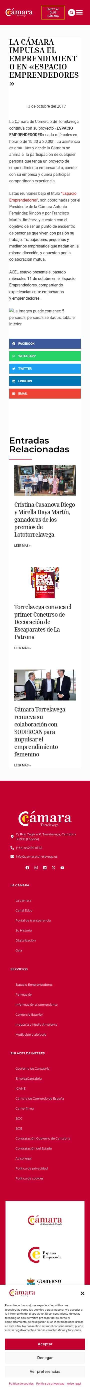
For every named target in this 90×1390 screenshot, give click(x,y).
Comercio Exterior (29, 1014)
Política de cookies (21, 1383)
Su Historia (24, 930)
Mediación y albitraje (31, 1034)
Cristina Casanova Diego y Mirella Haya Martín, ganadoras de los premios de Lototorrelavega (44, 519)
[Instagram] (36, 868)
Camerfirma (25, 1108)
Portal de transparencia (33, 920)
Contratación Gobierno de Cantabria (43, 1138)
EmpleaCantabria (29, 1078)
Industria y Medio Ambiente (36, 1024)
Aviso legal (74, 1383)
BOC (19, 1118)
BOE (19, 1128)
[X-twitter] (54, 868)
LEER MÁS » (22, 545)
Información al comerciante (37, 1004)
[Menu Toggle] (79, 12)
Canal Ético (24, 910)
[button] (82, 1293)
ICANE (21, 1088)
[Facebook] (27, 868)
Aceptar (45, 1344)
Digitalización (26, 940)
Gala (19, 950)
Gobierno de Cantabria (33, 1068)
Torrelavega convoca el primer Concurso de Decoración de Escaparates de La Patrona (42, 621)
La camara (23, 900)
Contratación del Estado (34, 1148)
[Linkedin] (45, 868)
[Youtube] (62, 868)
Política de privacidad (50, 1383)
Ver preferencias (45, 1371)
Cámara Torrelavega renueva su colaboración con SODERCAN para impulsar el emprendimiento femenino (39, 732)
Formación (24, 994)
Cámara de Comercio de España (40, 1098)
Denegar (45, 1357)
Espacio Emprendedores (34, 984)
